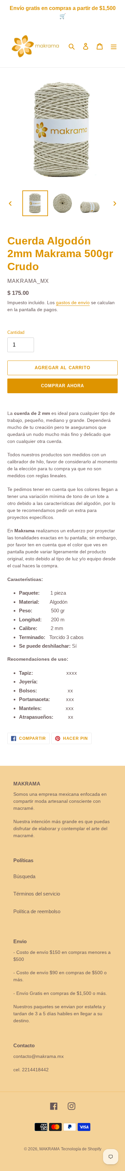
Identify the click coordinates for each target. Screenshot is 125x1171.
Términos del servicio (36, 894)
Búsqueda (24, 876)
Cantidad (15, 332)
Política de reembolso (36, 911)
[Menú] (114, 46)
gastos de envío (73, 302)
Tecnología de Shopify (81, 1149)
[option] (35, 203)
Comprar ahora (62, 385)
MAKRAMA (49, 1149)
